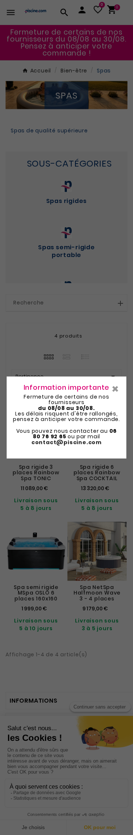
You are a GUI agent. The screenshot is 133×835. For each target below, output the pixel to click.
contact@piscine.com (66, 442)
